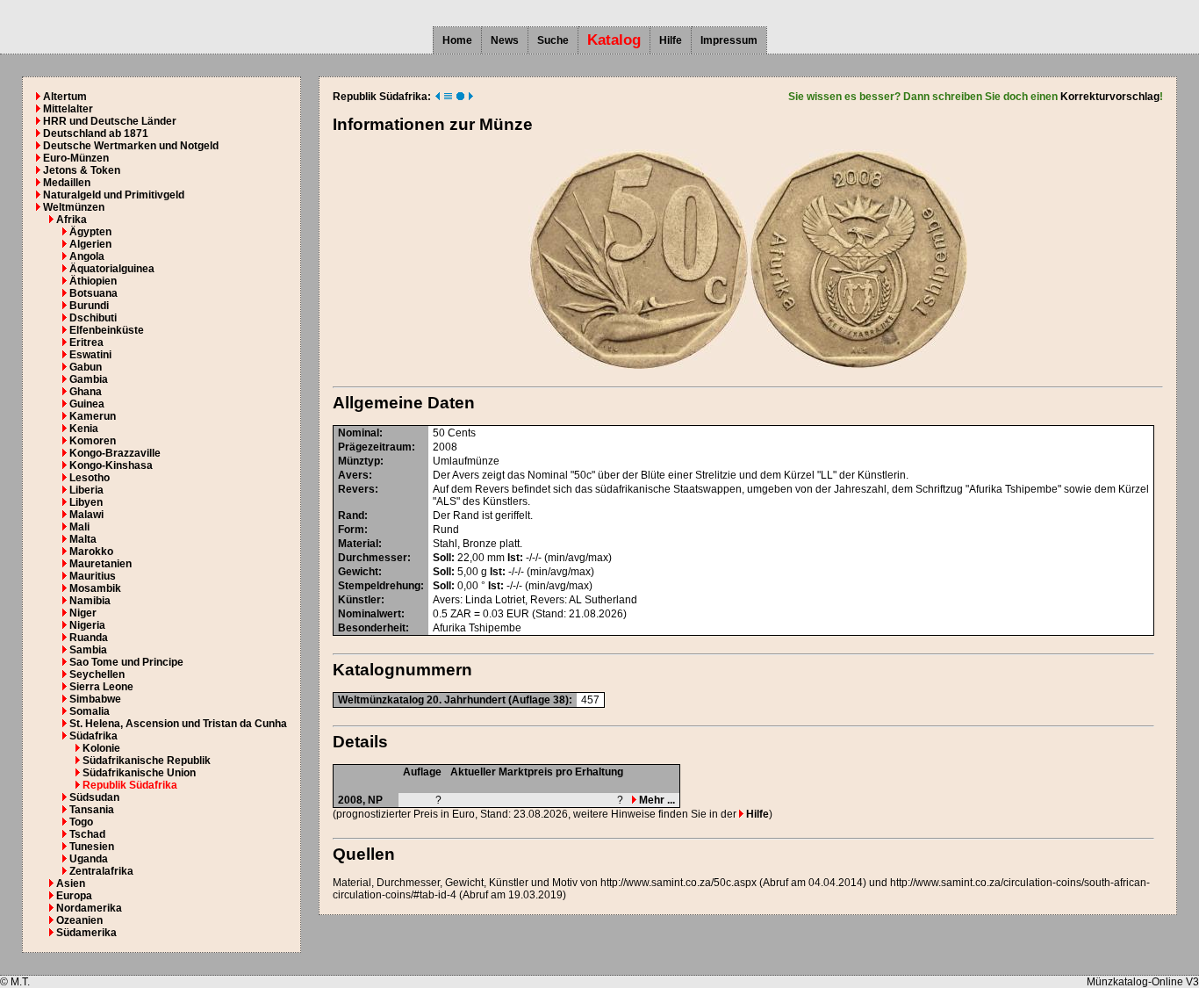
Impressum (728, 40)
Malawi (86, 514)
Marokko (91, 551)
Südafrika (93, 736)
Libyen (86, 502)
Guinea (86, 404)
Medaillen (66, 183)
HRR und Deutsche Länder (109, 121)
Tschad (87, 834)
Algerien (90, 244)
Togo (81, 822)
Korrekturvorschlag (1110, 96)
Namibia (90, 601)
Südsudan (94, 797)
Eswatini (90, 355)
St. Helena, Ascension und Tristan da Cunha (178, 724)
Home (457, 40)
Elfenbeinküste (106, 330)
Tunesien (91, 846)
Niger (83, 613)
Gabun (85, 367)
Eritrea (86, 342)
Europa (74, 896)
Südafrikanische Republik (147, 760)
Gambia (88, 379)
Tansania (91, 810)
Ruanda (88, 637)
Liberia (86, 490)
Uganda (88, 859)
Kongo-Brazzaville (115, 453)
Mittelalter (68, 109)
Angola (86, 256)
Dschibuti (93, 318)
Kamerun (92, 416)
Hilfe (670, 40)
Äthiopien (93, 281)
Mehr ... (655, 800)
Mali (79, 527)
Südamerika (86, 933)
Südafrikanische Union (139, 773)
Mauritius (92, 576)
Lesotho (89, 478)
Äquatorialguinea (111, 269)
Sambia (88, 650)
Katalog (614, 40)
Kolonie (101, 748)
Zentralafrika (101, 871)
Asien (70, 883)
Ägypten (90, 232)
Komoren (92, 441)
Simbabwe (95, 699)
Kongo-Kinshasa (111, 465)
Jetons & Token (81, 170)
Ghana (85, 392)
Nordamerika (89, 908)
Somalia (89, 711)
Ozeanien (79, 920)
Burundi (89, 305)
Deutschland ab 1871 (95, 133)
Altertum (65, 96)
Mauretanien (100, 564)
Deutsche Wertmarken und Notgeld (131, 146)
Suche (553, 40)
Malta (83, 539)
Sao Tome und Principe (126, 662)
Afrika (71, 219)
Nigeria (87, 625)
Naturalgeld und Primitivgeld (113, 195)
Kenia (83, 428)
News (505, 40)
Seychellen (97, 674)
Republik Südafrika (130, 785)
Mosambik (95, 588)
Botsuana (93, 293)
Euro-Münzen (76, 158)
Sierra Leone (101, 687)
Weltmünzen (73, 207)
